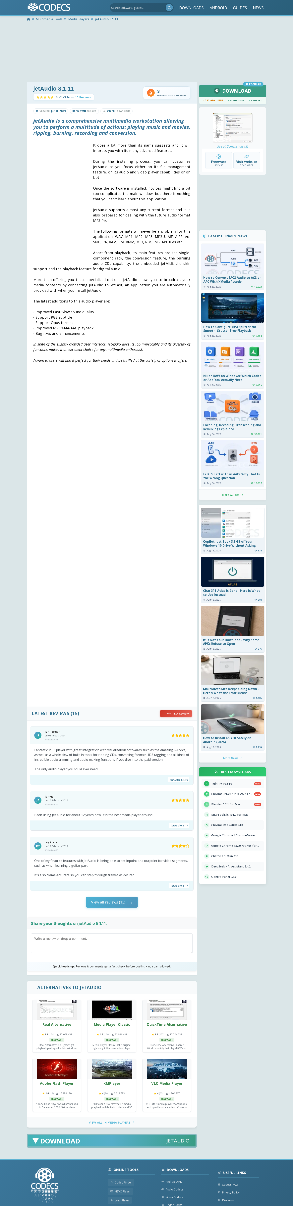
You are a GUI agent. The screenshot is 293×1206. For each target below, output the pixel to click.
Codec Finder (123, 1182)
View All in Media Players (110, 1122)
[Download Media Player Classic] (112, 1010)
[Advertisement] (146, 52)
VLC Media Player (167, 1083)
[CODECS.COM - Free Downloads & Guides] (45, 1186)
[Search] (169, 7)
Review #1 (52, 739)
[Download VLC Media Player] (167, 1069)
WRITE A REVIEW (178, 713)
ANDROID (218, 7)
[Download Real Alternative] (57, 1010)
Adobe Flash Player (57, 1083)
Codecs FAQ (230, 1184)
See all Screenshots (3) (232, 146)
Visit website (246, 162)
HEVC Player (123, 1191)
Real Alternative (56, 1024)
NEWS (258, 7)
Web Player (122, 1200)
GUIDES (240, 7)
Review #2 (52, 804)
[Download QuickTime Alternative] (167, 1010)
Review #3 (52, 850)
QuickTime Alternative (167, 1024)
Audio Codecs (174, 1189)
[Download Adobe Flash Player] (57, 1069)
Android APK (174, 1181)
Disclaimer (229, 1200)
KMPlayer (111, 1083)
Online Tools (126, 1170)
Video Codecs (174, 1197)
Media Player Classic (112, 1024)
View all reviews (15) (108, 902)
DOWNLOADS (191, 7)
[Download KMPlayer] (112, 1069)
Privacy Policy (231, 1192)
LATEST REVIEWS (50, 713)
